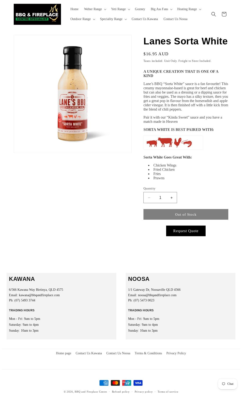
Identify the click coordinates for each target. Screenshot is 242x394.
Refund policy (121, 391)
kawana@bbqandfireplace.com (39, 295)
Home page (63, 353)
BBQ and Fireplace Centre (91, 391)
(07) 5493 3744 (24, 300)
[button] (94, 9)
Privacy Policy (176, 353)
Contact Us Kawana (89, 353)
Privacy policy (144, 391)
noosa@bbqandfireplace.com (157, 295)
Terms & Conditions (148, 353)
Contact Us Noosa (118, 353)
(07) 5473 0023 (144, 300)
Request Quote (186, 231)
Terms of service (168, 391)
